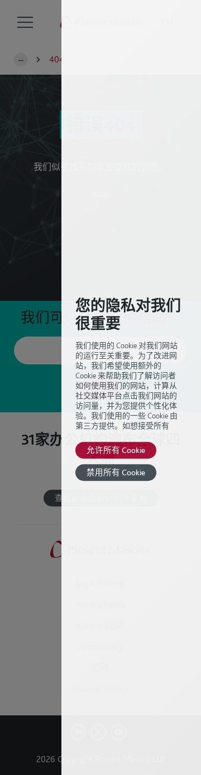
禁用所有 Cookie (116, 472)
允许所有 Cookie (116, 450)
